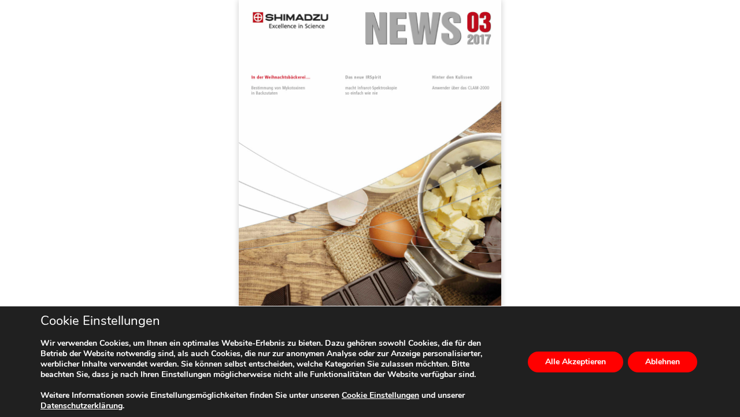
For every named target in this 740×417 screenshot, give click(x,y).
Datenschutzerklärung (81, 405)
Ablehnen (662, 361)
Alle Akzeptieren (575, 361)
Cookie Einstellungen (380, 395)
